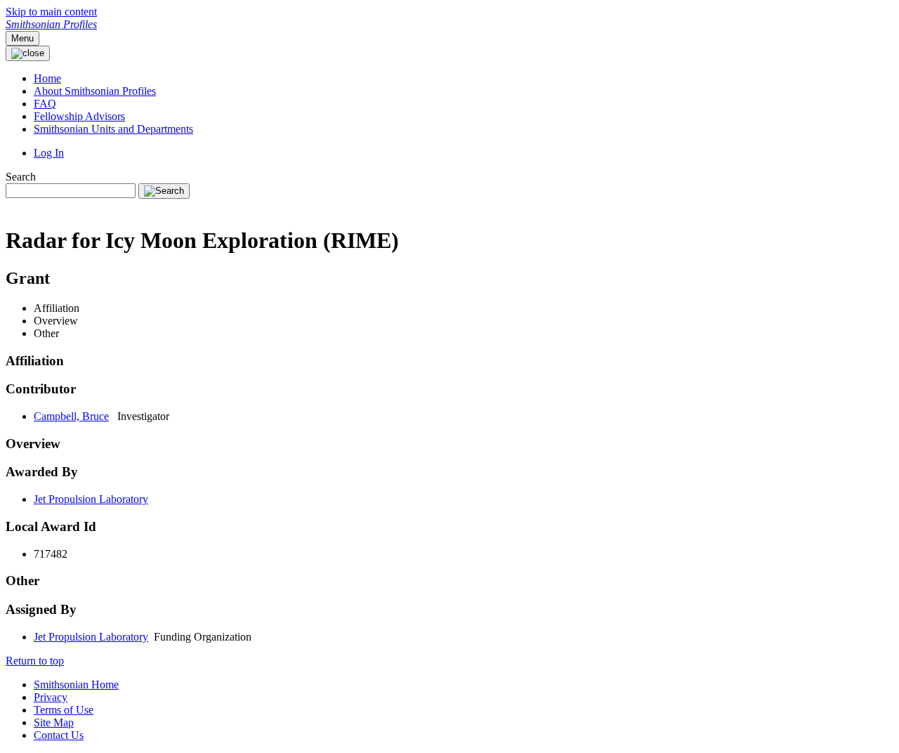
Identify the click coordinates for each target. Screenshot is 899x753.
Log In (49, 153)
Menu (22, 38)
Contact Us (59, 735)
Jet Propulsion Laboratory (91, 499)
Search (21, 177)
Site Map (54, 722)
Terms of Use (63, 710)
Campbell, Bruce (71, 416)
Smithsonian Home (76, 684)
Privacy (50, 697)
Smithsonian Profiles (51, 24)
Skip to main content (51, 12)
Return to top (35, 661)
